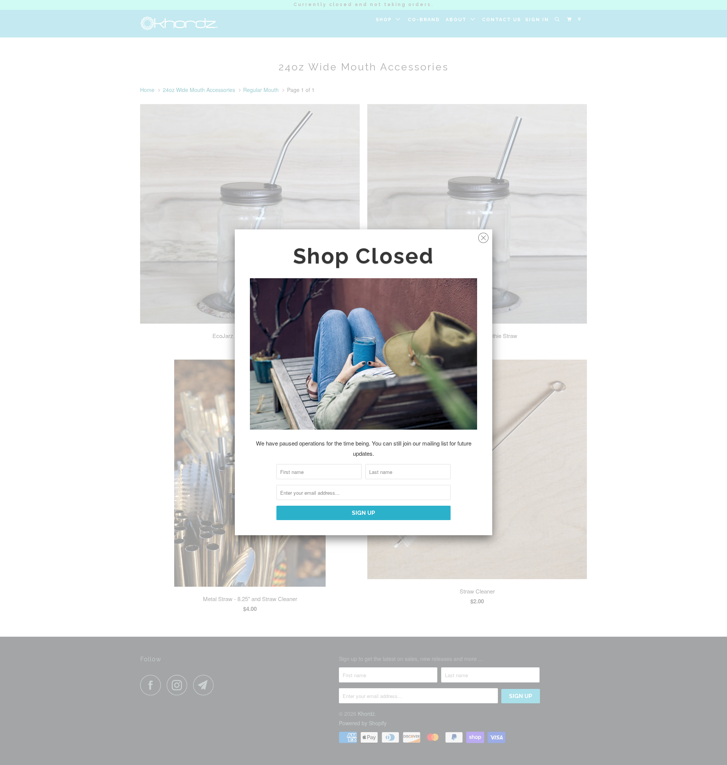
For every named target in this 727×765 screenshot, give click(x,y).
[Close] (483, 236)
